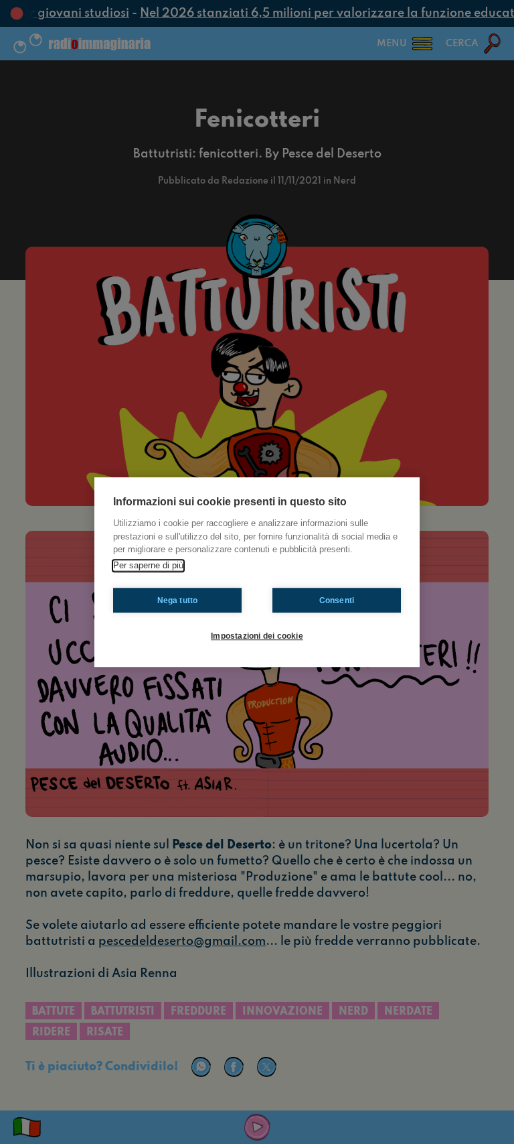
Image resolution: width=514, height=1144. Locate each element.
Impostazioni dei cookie (257, 636)
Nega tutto (177, 600)
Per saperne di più (148, 565)
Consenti (337, 600)
